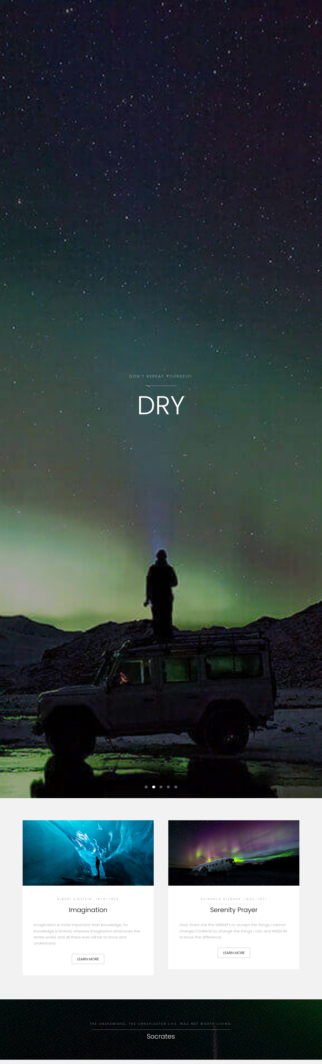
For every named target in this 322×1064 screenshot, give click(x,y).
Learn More (88, 959)
